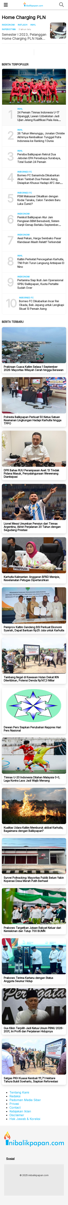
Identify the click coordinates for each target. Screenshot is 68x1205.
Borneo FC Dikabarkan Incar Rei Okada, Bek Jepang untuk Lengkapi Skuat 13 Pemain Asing (41, 305)
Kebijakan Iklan (20, 1111)
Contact (15, 1107)
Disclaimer (16, 1115)
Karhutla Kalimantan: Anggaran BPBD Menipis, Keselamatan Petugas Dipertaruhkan (32, 578)
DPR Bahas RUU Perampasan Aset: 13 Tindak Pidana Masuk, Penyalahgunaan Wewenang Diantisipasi (31, 473)
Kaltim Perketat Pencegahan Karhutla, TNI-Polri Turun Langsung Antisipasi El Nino (40, 263)
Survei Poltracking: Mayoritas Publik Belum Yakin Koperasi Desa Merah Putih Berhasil (34, 879)
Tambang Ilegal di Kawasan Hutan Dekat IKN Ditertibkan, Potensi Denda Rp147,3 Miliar (31, 679)
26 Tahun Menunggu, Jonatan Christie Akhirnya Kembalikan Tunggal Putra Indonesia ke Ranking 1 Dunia (41, 137)
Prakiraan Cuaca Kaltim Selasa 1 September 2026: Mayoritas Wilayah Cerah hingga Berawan (33, 368)
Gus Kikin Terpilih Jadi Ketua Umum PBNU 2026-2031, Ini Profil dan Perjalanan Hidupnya (33, 1029)
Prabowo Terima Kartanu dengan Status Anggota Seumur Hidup (28, 979)
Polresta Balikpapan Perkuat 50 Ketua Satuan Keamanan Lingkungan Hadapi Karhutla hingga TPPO (32, 420)
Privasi (14, 1104)
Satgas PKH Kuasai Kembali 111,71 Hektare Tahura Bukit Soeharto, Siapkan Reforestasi (31, 1080)
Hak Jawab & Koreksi (24, 1119)
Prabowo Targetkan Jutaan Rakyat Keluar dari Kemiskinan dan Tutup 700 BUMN (32, 929)
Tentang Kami (19, 1092)
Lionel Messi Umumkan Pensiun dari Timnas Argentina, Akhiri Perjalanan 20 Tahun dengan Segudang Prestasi (32, 527)
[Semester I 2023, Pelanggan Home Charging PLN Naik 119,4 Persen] (58, 30)
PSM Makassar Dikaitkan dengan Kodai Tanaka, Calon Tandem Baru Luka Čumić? (38, 200)
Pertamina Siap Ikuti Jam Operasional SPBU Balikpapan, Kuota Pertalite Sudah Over (40, 284)
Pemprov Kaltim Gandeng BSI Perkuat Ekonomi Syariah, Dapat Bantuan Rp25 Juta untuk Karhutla (34, 628)
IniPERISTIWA (9, 29)
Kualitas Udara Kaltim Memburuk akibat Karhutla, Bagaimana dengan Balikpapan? (33, 829)
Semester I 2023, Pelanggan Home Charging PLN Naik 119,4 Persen (24, 36)
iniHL (33, 25)
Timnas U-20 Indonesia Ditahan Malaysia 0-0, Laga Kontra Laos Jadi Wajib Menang (32, 779)
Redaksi (14, 1096)
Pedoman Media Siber (25, 1100)
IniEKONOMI (8, 25)
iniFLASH (22, 25)
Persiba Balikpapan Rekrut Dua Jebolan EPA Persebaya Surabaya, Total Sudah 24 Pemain (39, 158)
